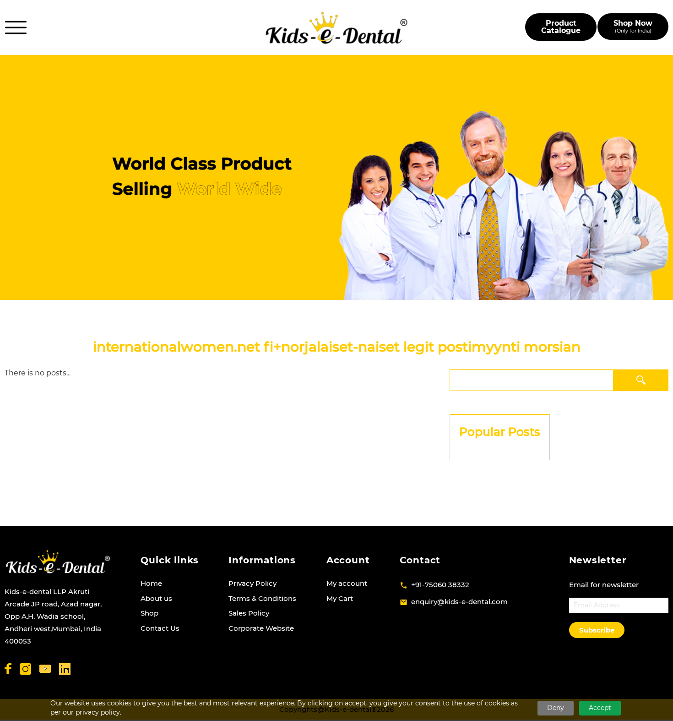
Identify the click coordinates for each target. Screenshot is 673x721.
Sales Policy (248, 613)
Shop (149, 613)
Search (641, 379)
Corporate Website (261, 628)
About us (156, 598)
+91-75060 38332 (440, 584)
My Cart (339, 598)
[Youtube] (45, 669)
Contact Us (160, 628)
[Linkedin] (65, 669)
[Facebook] (8, 668)
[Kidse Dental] (58, 562)
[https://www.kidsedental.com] (336, 27)
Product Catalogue (561, 27)
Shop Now (632, 26)
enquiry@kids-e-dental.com (459, 601)
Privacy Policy (252, 583)
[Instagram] (25, 669)
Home (151, 583)
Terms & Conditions (262, 598)
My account (346, 583)
